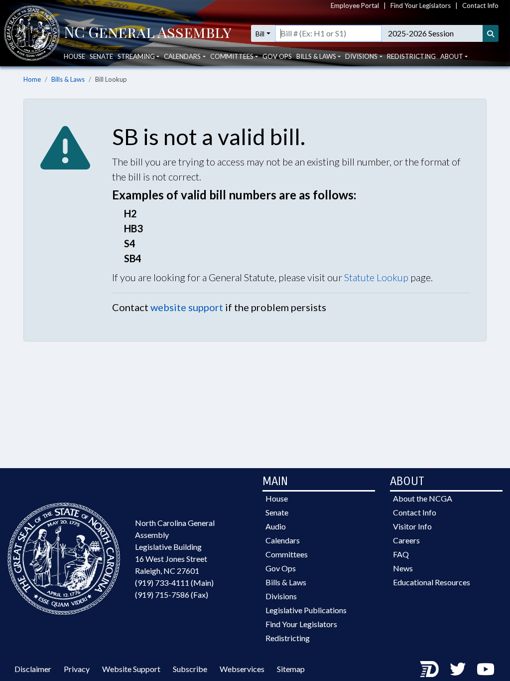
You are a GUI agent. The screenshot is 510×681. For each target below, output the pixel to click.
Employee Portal (355, 5)
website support (186, 307)
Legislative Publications (306, 610)
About (451, 56)
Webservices (242, 669)
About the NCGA (422, 498)
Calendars (282, 540)
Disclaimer (32, 669)
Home (32, 79)
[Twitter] (458, 669)
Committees (286, 554)
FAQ (401, 554)
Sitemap (291, 669)
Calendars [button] (182, 56)
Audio (275, 526)
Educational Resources (431, 582)
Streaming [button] (136, 56)
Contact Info (480, 5)
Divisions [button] (361, 56)
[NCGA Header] (148, 33)
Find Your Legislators (420, 5)
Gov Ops (277, 56)
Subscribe (190, 669)
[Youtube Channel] (486, 669)
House (74, 56)
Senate (101, 56)
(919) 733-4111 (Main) (174, 582)
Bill (259, 33)
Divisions (281, 596)
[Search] (491, 33)
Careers (406, 540)
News (403, 568)
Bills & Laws (68, 79)
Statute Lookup (376, 277)
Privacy (77, 669)
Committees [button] (232, 56)
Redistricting (411, 56)
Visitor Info (412, 526)
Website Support (131, 669)
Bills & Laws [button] (316, 56)
